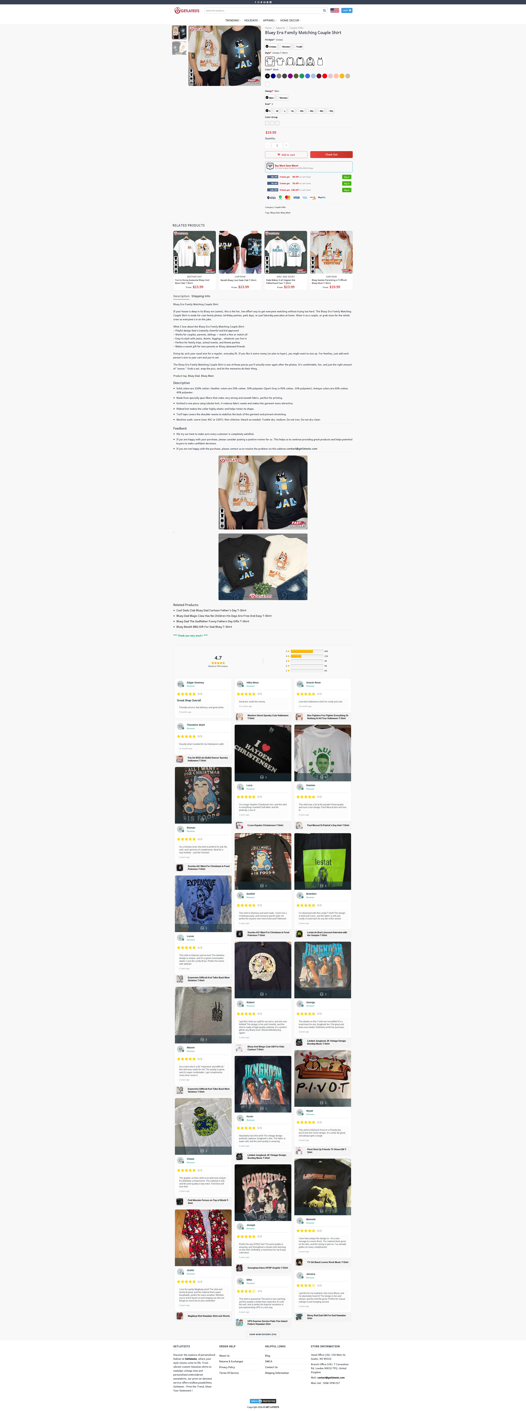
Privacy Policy (227, 1367)
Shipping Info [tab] (200, 296)
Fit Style (270, 39)
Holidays (251, 20)
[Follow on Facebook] (255, 2)
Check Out (331, 154)
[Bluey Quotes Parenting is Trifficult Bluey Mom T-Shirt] (331, 252)
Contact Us (271, 1367)
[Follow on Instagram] (258, 2)
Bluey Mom (285, 212)
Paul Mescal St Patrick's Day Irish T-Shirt (328, 825)
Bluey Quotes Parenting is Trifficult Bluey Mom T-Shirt (329, 281)
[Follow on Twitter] (261, 2)
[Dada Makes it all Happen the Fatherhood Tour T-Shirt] (286, 252)
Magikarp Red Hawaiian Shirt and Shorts (209, 1316)
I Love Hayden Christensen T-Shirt (265, 825)
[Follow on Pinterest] (267, 2)
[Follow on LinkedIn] (270, 2)
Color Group (271, 117)
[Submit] (324, 10)
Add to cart (288, 155)
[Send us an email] (264, 2)
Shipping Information (277, 1373)
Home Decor (289, 20)
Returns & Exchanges (231, 1361)
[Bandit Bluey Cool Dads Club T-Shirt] (240, 252)
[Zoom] (192, 82)
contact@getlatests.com (302, 448)
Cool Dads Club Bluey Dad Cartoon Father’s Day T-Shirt (211, 610)
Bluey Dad (275, 212)
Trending (232, 20)
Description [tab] (181, 296)
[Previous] (193, 56)
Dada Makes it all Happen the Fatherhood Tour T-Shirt (280, 281)
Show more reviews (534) (263, 1334)
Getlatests (191, 1359)
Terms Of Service (229, 1373)
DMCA (268, 1361)
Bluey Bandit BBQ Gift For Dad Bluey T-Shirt (204, 626)
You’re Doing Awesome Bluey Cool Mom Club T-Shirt (192, 281)
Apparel (269, 20)
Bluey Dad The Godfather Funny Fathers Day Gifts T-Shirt (212, 621)
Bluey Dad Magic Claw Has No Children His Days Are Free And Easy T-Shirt (224, 616)
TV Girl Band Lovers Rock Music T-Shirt (327, 1262)
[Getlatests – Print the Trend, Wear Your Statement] (186, 10)
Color (268, 69)
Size (268, 104)
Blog (267, 1356)
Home (268, 28)
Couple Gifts (296, 28)
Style (268, 52)
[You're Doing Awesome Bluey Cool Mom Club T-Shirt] (194, 252)
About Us (224, 1356)
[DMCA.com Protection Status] (263, 1401)
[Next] (256, 56)
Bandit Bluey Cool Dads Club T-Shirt (238, 280)
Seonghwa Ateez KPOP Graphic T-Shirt (268, 1268)
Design (269, 91)
